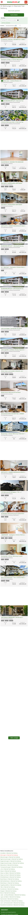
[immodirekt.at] (13, 2)
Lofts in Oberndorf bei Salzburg (7, 869)
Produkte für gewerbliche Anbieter (9, 914)
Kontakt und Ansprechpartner (8, 912)
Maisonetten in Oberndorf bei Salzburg (9, 865)
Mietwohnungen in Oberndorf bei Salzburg (10, 857)
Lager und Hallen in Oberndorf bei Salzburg (10, 896)
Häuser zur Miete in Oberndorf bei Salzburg (10, 873)
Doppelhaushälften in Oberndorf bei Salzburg (10, 885)
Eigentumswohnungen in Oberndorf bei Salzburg (11, 859)
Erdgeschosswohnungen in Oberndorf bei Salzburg (12, 863)
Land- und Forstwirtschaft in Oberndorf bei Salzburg (12, 902)
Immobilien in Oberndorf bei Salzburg (8, 853)
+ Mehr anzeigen (14, 737)
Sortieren (2, 25)
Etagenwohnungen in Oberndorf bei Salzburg (10, 861)
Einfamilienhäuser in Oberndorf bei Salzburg (10, 877)
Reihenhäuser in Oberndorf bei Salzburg (9, 883)
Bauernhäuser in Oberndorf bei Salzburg (9, 879)
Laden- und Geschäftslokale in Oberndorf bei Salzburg (12, 894)
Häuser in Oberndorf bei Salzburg (8, 871)
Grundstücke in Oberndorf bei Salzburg (9, 889)
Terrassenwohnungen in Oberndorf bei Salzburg (11, 867)
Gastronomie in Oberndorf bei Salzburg (9, 898)
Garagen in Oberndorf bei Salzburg (8, 891)
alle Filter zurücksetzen (6, 22)
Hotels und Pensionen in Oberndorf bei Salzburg (11, 900)
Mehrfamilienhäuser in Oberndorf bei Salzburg (10, 881)
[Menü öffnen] (2, 2)
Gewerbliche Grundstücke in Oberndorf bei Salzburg (12, 904)
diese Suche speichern (14, 10)
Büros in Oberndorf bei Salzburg (7, 892)
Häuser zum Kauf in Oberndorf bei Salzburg (10, 875)
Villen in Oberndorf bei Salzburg (7, 887)
